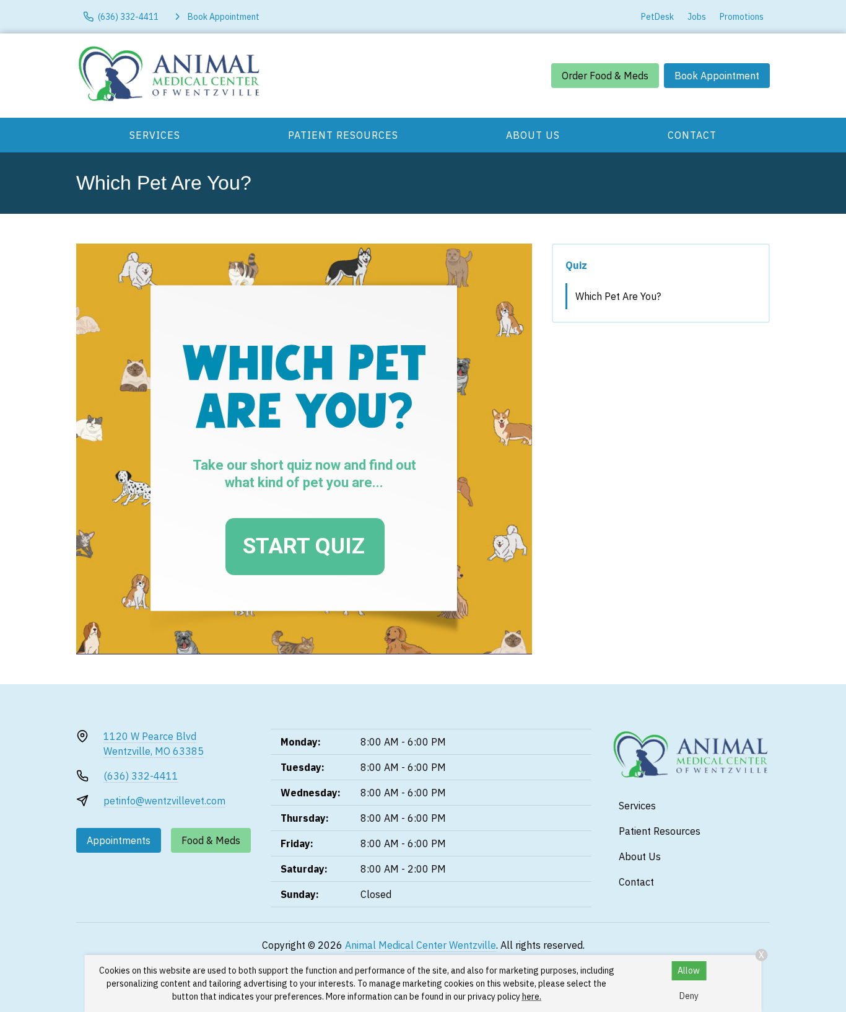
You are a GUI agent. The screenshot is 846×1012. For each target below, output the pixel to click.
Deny (689, 995)
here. (531, 996)
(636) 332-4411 (140, 776)
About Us (533, 135)
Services (154, 135)
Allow (689, 970)
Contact (692, 135)
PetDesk (657, 16)
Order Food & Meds (605, 75)
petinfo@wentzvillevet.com (164, 800)
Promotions (742, 16)
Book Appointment (716, 75)
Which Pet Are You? (618, 296)
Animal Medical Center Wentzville (420, 945)
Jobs (696, 16)
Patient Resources (343, 135)
